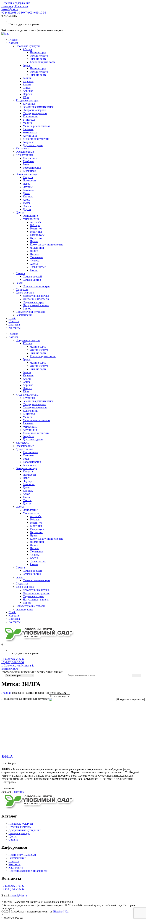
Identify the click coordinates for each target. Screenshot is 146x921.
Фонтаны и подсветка (36, 298)
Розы (26, 164)
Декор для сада (25, 292)
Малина (27, 122)
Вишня (27, 78)
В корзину (18, 791)
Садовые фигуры (33, 302)
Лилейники (37, 247)
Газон (19, 282)
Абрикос (28, 90)
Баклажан (29, 190)
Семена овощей (32, 276)
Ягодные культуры (27, 100)
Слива (26, 87)
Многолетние (31, 218)
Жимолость (30, 132)
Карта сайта (16, 867)
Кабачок (28, 196)
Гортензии (36, 238)
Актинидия (30, 135)
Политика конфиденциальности (28, 870)
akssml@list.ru (9, 9)
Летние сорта (38, 52)
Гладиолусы (37, 234)
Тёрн (26, 97)
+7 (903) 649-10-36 (35, 12)
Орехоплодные (25, 151)
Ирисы (34, 241)
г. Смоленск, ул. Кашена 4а (17, 665)
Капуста (28, 177)
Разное (34, 270)
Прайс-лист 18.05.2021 (22, 854)
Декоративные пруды (36, 295)
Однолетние (30, 215)
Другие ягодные (33, 145)
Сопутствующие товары (30, 311)
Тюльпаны (36, 257)
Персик (27, 94)
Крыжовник (30, 116)
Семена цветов (32, 279)
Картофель (22, 148)
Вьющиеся (29, 170)
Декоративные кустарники (25, 830)
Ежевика (28, 129)
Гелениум (36, 228)
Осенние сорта (39, 55)
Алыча (27, 84)
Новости (14, 321)
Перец (26, 183)
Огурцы (28, 186)
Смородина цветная (35, 113)
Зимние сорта (38, 58)
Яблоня (27, 49)
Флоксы (35, 260)
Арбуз (26, 199)
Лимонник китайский (36, 138)
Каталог (13, 42)
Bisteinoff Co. (61, 911)
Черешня (28, 81)
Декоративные (24, 154)
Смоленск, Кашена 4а (14, 6)
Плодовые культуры (28, 45)
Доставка (14, 324)
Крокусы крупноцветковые (46, 244)
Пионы (34, 254)
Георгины (36, 231)
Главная (13, 39)
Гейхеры (35, 225)
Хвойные (28, 161)
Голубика (28, 142)
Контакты (14, 327)
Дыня (26, 193)
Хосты (34, 263)
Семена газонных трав (36, 286)
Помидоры (29, 180)
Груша (26, 65)
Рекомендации (24, 314)
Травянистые (38, 266)
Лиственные (30, 158)
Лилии (34, 250)
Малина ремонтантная (36, 126)
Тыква (26, 202)
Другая (27, 209)
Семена (20, 273)
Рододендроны (32, 167)
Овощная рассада (26, 174)
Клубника (29, 103)
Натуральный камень (36, 305)
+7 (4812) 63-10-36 (12, 12)
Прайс (12, 318)
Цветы (20, 212)
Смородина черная (34, 110)
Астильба (35, 222)
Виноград (29, 119)
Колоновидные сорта (43, 61)
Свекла (27, 206)
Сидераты (22, 289)
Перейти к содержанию (15, 2)
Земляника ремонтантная (38, 106)
